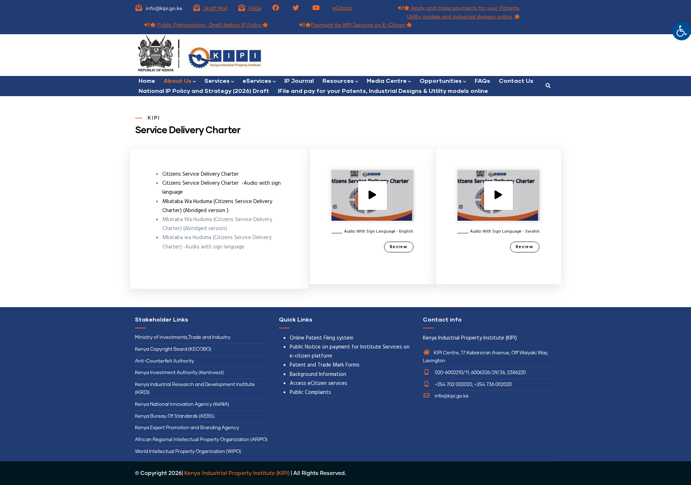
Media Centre (387, 80)
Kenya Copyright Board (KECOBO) (173, 349)
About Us (177, 80)
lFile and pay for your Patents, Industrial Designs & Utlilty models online (383, 90)
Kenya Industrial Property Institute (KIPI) (236, 473)
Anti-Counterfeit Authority (164, 361)
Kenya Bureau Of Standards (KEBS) (174, 416)
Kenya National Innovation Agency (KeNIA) (182, 404)
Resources (338, 80)
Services (217, 80)
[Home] (237, 55)
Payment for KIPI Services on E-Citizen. (358, 25)
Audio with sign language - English (378, 231)
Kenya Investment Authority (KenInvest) (179, 373)
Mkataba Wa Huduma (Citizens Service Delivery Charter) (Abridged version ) (217, 206)
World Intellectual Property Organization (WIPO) (188, 451)
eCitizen (342, 8)
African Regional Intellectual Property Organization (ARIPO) (201, 439)
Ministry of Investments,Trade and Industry (182, 337)
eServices (257, 80)
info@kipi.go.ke (451, 396)
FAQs (254, 8)
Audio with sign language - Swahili (504, 231)
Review (399, 247)
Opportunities (441, 80)
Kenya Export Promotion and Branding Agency (187, 428)
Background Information (318, 374)
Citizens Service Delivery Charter (200, 174)
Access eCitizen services (318, 383)
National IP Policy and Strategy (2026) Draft (204, 90)
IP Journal (299, 80)
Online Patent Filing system (321, 338)
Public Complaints (310, 392)
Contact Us (516, 80)
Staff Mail (214, 8)
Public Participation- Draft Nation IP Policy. (209, 25)
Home (147, 80)
